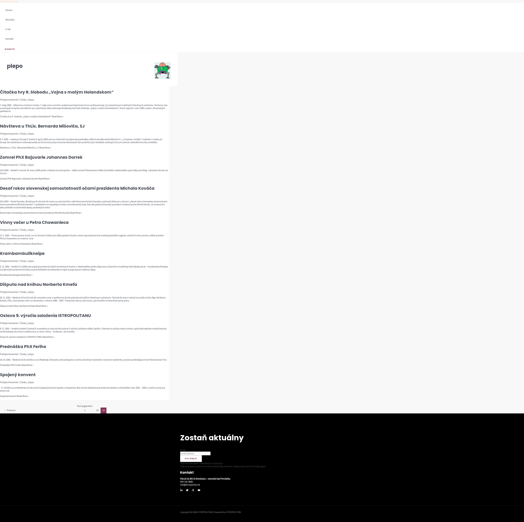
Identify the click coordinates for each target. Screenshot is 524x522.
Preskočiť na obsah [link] (9, 1)
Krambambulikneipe (22, 253)
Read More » (32, 116)
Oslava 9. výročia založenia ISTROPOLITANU (45, 315)
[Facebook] (193, 490)
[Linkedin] (181, 490)
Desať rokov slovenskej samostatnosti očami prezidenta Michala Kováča (77, 188)
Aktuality (10, 19)
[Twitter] (187, 490)
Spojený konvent (18, 375)
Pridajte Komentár (9, 99)
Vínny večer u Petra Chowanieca (34, 222)
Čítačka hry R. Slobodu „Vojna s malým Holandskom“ (57, 92)
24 (97, 410)
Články (23, 99)
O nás (8, 29)
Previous (10, 410)
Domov (8, 10)
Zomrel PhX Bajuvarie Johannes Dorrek (41, 157)
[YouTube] (199, 490)
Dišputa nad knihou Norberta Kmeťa (38, 284)
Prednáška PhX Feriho (23, 347)
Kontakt (9, 38)
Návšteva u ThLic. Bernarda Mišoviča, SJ (42, 126)
